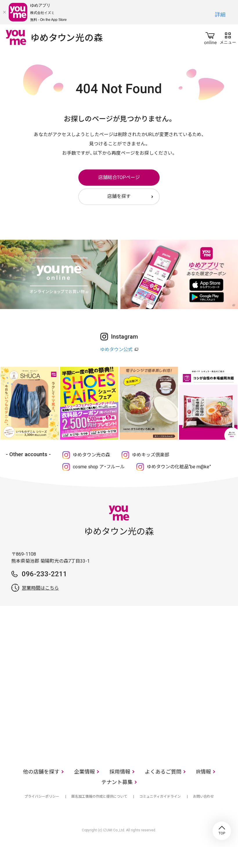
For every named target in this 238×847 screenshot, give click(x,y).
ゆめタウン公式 (116, 349)
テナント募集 (117, 782)
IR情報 (203, 772)
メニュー (228, 37)
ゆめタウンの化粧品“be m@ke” (179, 466)
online (210, 37)
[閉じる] (4, 12)
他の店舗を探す (41, 772)
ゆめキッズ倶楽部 (150, 455)
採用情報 (119, 772)
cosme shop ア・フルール (99, 466)
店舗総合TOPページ (119, 177)
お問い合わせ (203, 796)
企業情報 (84, 772)
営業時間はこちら (40, 588)
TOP (221, 830)
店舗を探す (119, 196)
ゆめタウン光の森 (91, 455)
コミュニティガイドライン (160, 796)
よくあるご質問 (163, 772)
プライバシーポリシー (41, 796)
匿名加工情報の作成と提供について (99, 796)
